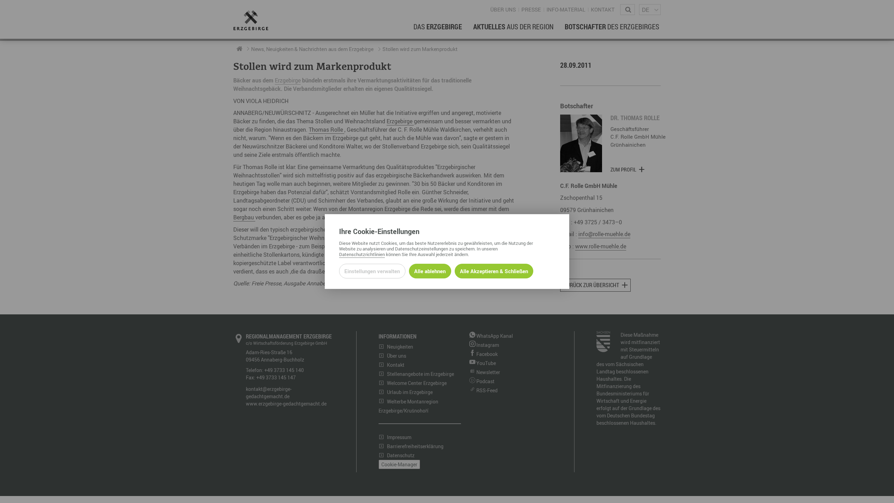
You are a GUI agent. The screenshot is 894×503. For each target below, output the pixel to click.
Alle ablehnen (430, 271)
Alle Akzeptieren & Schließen (494, 271)
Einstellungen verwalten (372, 271)
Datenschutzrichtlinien (362, 254)
